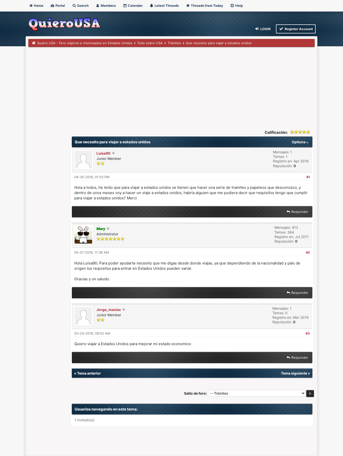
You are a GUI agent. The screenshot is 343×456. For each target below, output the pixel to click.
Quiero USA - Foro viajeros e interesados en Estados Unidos (84, 43)
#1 (308, 177)
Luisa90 (103, 153)
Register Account (298, 29)
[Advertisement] (172, 85)
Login (265, 29)
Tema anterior (89, 373)
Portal (60, 6)
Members (108, 6)
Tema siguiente (294, 373)
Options (299, 142)
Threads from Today (206, 6)
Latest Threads (166, 6)
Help (239, 6)
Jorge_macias (108, 309)
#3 (308, 333)
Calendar (135, 6)
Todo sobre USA (150, 43)
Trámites (174, 43)
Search (82, 6)
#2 (308, 252)
